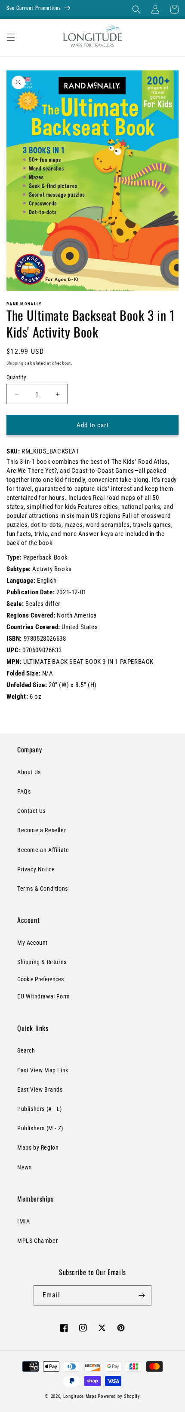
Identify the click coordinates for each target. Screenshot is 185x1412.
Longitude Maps (80, 1396)
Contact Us (31, 810)
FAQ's (24, 791)
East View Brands (40, 1089)
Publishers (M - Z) (40, 1128)
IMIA (23, 1221)
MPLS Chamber (37, 1240)
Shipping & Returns (42, 962)
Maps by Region (38, 1147)
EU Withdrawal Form (43, 996)
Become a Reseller (41, 830)
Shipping (15, 363)
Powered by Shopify (119, 1396)
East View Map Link (42, 1070)
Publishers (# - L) (39, 1108)
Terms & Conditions (42, 888)
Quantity (16, 377)
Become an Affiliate (43, 849)
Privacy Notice (36, 869)
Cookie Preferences (40, 979)
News (24, 1167)
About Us (29, 772)
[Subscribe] (141, 1295)
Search (26, 1050)
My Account (32, 942)
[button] (136, 9)
